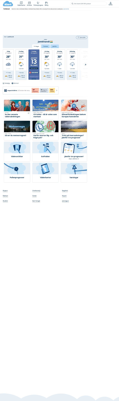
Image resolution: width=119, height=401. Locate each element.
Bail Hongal (36, 201)
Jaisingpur (65, 201)
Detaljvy (7, 83)
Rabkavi (5, 196)
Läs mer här (66, 9)
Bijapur (5, 191)
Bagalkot (65, 191)
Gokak (34, 196)
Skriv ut (15, 83)
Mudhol (5, 201)
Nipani (64, 196)
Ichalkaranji (36, 191)
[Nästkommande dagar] (85, 64)
